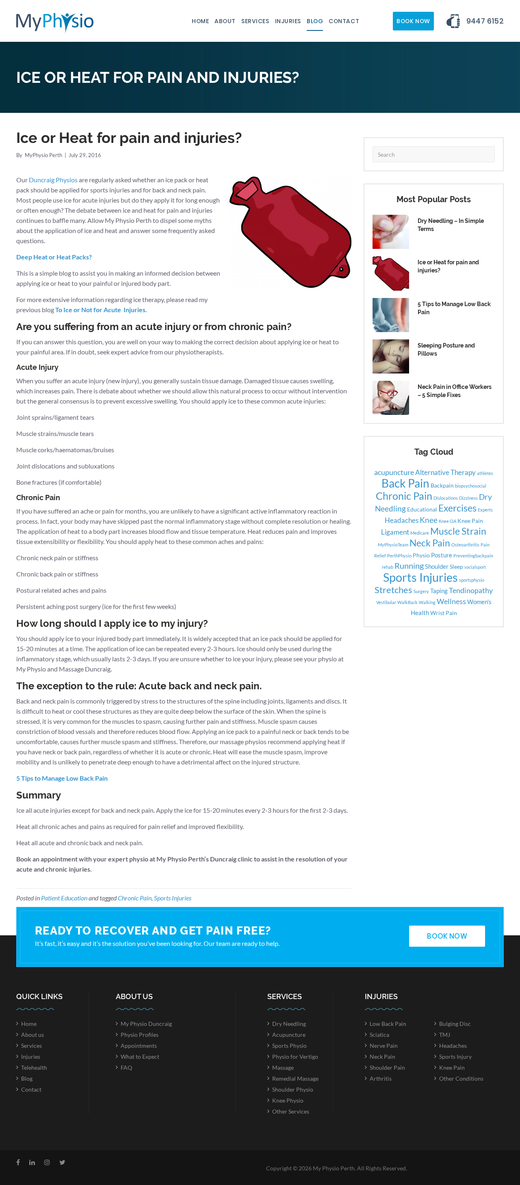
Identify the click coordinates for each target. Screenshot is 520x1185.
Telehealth (34, 1067)
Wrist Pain (443, 613)
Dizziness (468, 498)
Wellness (451, 601)
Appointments (139, 1045)
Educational (422, 509)
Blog (315, 21)
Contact (344, 21)
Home (200, 21)
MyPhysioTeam (393, 544)
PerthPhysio (399, 555)
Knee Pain (470, 521)
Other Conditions (461, 1078)
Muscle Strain (458, 531)
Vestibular (386, 602)
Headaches (401, 520)
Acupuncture (289, 1034)
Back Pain (405, 483)
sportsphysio (471, 580)
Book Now (413, 21)
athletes (485, 473)
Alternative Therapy (445, 472)
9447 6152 (485, 21)
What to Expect (140, 1056)
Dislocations (445, 498)
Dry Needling (289, 1023)
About (225, 21)
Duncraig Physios (53, 179)
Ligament (395, 532)
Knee (429, 520)
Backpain (442, 485)
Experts (485, 509)
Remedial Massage (295, 1078)
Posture (441, 555)
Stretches (393, 590)
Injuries (288, 21)
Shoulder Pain (387, 1067)
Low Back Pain (388, 1023)
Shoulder (436, 566)
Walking (427, 602)
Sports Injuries (172, 898)
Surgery (421, 591)
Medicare (419, 532)
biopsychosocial (470, 485)
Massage (283, 1067)
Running (409, 565)
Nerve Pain (384, 1045)
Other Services (290, 1111)
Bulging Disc (455, 1023)
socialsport (475, 567)
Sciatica (379, 1034)
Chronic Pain (135, 898)
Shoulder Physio (292, 1089)
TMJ (444, 1034)
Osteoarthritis (465, 544)
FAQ (126, 1067)
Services (255, 21)
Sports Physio (289, 1045)
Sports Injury (455, 1056)
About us (32, 1034)
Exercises (457, 508)
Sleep (456, 566)
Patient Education (64, 898)
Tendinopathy (471, 590)
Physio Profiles (139, 1034)
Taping (439, 590)
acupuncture (394, 472)
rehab (387, 567)
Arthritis (381, 1078)
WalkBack (407, 602)
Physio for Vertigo (295, 1056)
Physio (421, 555)
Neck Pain (430, 542)
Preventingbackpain (473, 555)
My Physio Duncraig (146, 1023)
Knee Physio (287, 1100)
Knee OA (447, 521)
